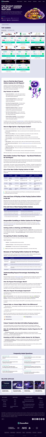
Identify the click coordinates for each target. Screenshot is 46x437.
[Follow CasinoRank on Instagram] (35, 420)
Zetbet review (8, 57)
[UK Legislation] (18, 429)
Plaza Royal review (23, 57)
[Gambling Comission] (11, 429)
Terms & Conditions (12, 436)
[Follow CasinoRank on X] (37, 420)
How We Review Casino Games (14, 408)
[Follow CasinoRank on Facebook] (32, 420)
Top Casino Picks (3, 30)
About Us (40, 401)
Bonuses (29, 1)
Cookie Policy (24, 436)
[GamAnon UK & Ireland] (33, 429)
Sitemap (35, 436)
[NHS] (24, 429)
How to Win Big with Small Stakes (28, 405)
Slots (15, 405)
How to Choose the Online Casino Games (28, 403)
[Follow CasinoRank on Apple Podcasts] (43, 420)
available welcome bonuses (27, 143)
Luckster (4, 403)
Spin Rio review (37, 43)
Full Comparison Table (11, 30)
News (44, 1)
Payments (34, 1)
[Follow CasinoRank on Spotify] (41, 420)
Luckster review (23, 43)
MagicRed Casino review (8, 43)
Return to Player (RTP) (19, 276)
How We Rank (41, 406)
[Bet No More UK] (29, 429)
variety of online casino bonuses (24, 255)
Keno (15, 402)
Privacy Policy (41, 408)
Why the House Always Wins (28, 400)
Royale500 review (37, 57)
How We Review (41, 405)
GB (2, 419)
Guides (39, 1)
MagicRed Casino (5, 400)
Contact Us (41, 403)
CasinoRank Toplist (20, 121)
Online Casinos (19, 1)
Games (25, 1)
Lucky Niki (4, 405)
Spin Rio (4, 402)
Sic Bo (15, 403)
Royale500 (4, 407)
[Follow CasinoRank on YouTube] (39, 420)
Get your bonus (8, 42)
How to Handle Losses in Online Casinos (27, 409)
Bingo (15, 400)
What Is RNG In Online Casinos (29, 406)
